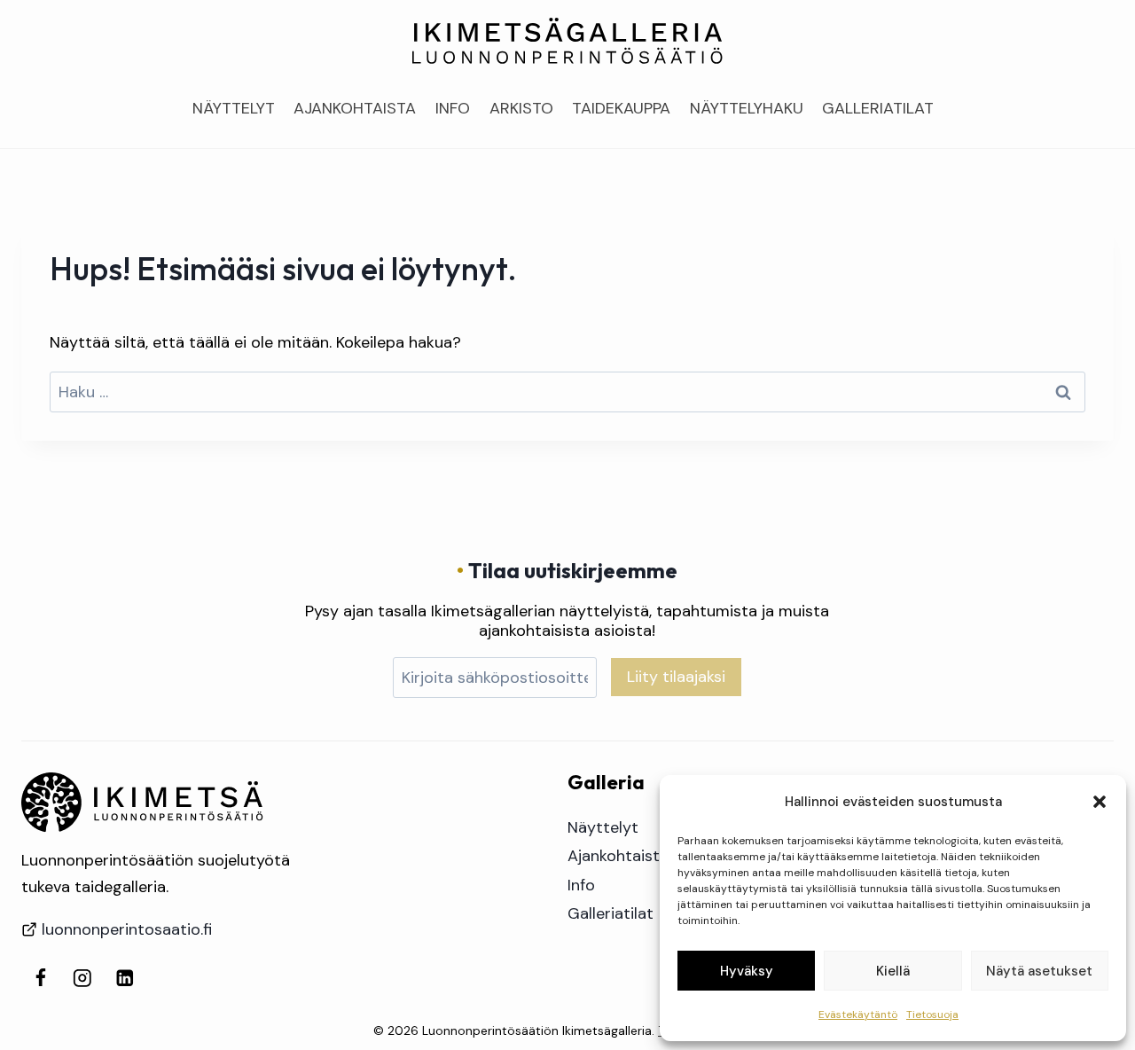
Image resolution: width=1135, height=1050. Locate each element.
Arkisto (521, 108)
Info (452, 108)
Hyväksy (746, 971)
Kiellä (893, 971)
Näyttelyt (233, 108)
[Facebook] (40, 978)
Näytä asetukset (1039, 971)
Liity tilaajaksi (676, 676)
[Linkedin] (125, 978)
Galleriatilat (878, 108)
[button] (1099, 802)
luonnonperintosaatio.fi (127, 929)
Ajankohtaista (355, 108)
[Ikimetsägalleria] (142, 802)
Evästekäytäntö (857, 1014)
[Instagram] (83, 978)
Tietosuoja (932, 1014)
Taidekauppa (621, 108)
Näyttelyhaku (746, 108)
